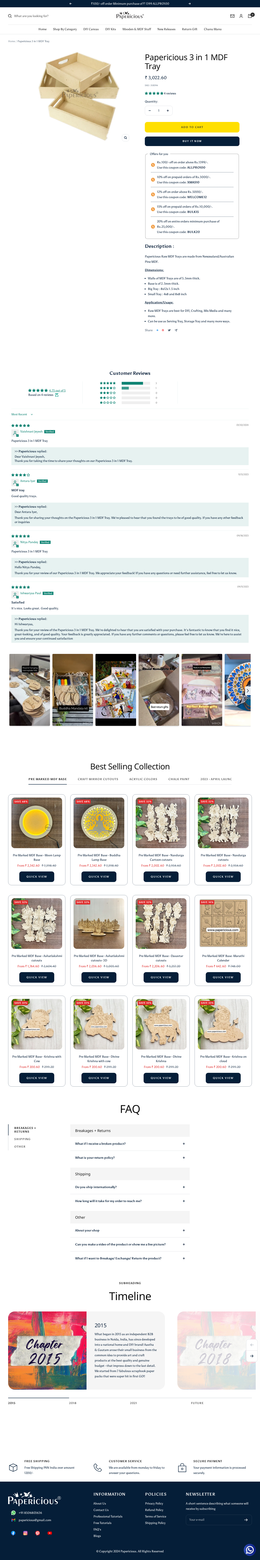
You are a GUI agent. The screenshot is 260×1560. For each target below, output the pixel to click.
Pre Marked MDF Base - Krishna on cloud (223, 1059)
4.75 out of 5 (57, 390)
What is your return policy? (95, 1158)
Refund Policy (154, 1510)
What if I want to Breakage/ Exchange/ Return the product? (118, 1258)
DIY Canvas (91, 29)
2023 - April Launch (217, 779)
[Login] (241, 16)
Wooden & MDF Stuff (136, 29)
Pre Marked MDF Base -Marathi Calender (223, 958)
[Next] (252, 1356)
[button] (154, 93)
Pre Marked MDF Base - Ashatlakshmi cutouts (37, 958)
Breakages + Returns (25, 1129)
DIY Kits (110, 29)
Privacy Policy (154, 1503)
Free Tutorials (102, 1523)
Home (42, 29)
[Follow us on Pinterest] (37, 1533)
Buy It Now (192, 141)
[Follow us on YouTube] (50, 1533)
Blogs (97, 1536)
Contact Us (101, 1510)
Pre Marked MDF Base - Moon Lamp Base (37, 857)
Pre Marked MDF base (47, 779)
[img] (20, 425)
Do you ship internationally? (96, 1187)
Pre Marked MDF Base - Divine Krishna (161, 1059)
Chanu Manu (213, 29)
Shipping (22, 1139)
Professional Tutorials (107, 1516)
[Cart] (250, 16)
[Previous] (252, 1345)
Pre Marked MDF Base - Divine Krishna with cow (99, 1059)
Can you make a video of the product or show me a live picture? (120, 1244)
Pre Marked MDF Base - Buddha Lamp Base (99, 857)
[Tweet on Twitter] (169, 330)
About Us (99, 1503)
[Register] (246, 1519)
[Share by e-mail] (176, 330)
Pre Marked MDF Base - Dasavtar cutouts (161, 958)
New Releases (166, 29)
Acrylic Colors (143, 779)
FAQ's (97, 1529)
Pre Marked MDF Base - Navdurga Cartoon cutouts (161, 857)
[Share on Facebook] (157, 330)
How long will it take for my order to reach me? (108, 1201)
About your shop (87, 1230)
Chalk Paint (179, 779)
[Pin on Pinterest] (163, 330)
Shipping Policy (155, 1523)
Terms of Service (155, 1516)
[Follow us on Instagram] (25, 1533)
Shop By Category (65, 29)
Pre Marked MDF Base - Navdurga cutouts (223, 857)
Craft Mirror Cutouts (98, 779)
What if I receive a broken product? (100, 1144)
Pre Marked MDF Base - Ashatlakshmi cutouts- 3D (99, 958)
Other (20, 1146)
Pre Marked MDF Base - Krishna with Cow (36, 1059)
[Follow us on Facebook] (13, 1533)
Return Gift (189, 29)
